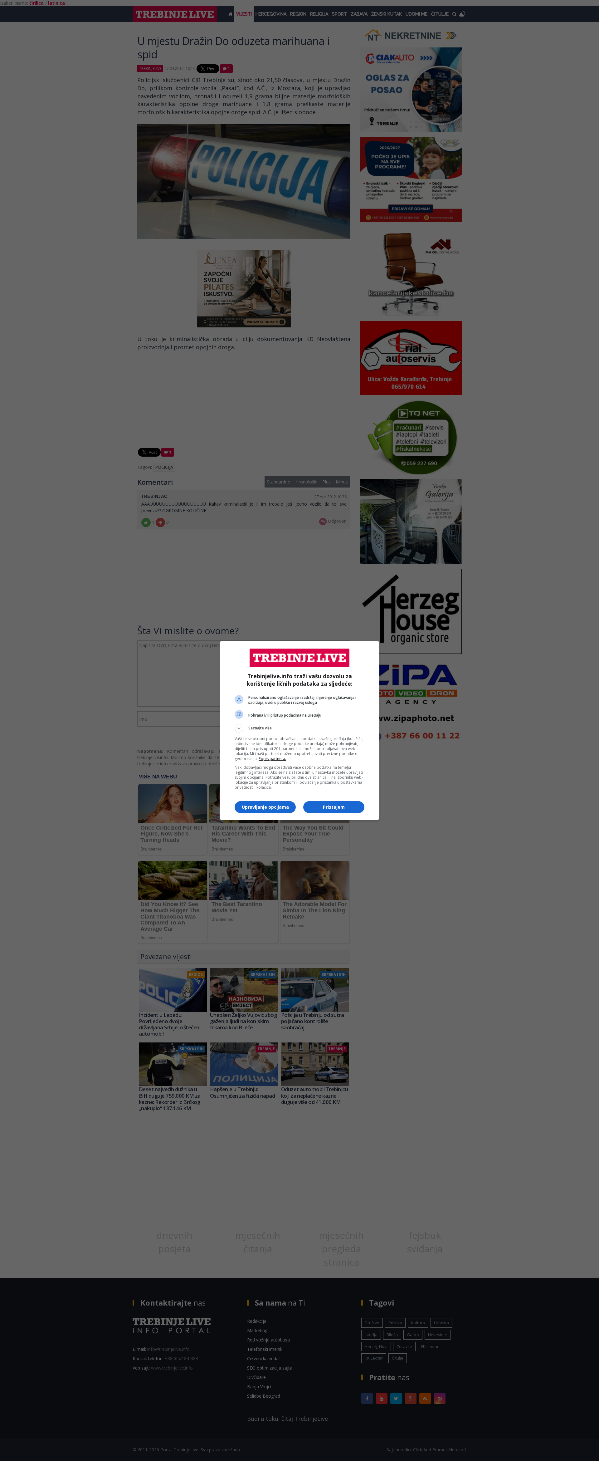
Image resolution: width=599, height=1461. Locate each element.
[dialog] (299, 730)
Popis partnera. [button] (272, 758)
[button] (299, 728)
